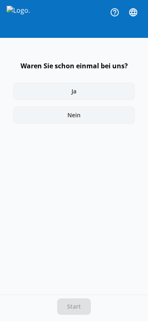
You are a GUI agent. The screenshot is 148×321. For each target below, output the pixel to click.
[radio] (74, 91)
